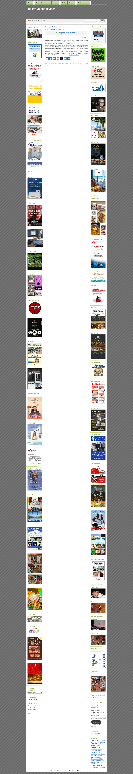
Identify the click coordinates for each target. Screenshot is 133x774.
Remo (100, 760)
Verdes (96, 767)
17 (28, 707)
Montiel (71, 63)
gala (99, 752)
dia (99, 747)
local (99, 755)
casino (92, 742)
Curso (97, 745)
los (101, 755)
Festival (99, 750)
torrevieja (96, 765)
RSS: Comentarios (95, 733)
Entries (33, 20)
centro (96, 742)
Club (103, 742)
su (80, 63)
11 (30, 705)
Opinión (98, 757)
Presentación (94, 759)
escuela (92, 750)
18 (30, 707)
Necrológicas (54, 63)
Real (102, 759)
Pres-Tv (71, 3)
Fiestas (93, 752)
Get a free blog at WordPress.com (57, 770)
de (99, 745)
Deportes (94, 747)
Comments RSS (41, 20)
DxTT (63, 3)
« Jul (29, 713)
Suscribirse (96, 722)
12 (31, 705)
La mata (95, 755)
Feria (96, 750)
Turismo (93, 767)
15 (36, 705)
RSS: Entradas (94, 731)
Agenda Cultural (95, 740)
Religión (96, 760)
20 (33, 707)
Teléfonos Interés (83, 3)
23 (38, 707)
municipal (93, 757)
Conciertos (94, 744)
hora (99, 754)
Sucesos (93, 762)
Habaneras (94, 754)
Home (30, 3)
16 (38, 705)
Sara (78, 63)
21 (35, 707)
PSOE (99, 759)
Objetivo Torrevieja (41, 9)
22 (36, 707)
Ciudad (100, 742)
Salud (103, 760)
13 (33, 705)
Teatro (98, 762)
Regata (92, 760)
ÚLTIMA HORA (60, 63)
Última (103, 767)
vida (82, 63)
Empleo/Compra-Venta (43, 3)
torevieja (93, 763)
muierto (75, 63)
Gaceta (56, 3)
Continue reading (74, 55)
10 (28, 705)
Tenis (101, 762)
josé (92, 755)
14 (35, 705)
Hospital (103, 754)
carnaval (103, 740)
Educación (99, 749)
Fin (97, 752)
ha (68, 63)
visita (99, 767)
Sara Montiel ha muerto (53, 27)
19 (31, 707)
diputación (93, 749)
